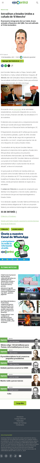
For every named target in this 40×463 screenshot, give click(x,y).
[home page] (20, 2)
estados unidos (17, 229)
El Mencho (4, 229)
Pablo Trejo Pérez (14, 364)
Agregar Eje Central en (11, 61)
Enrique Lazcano (14, 390)
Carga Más (20, 403)
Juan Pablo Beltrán (14, 341)
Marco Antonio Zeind (13, 353)
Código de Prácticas (20, 423)
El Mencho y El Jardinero (8, 216)
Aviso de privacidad (6, 435)
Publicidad (20, 421)
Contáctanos (20, 425)
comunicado (17, 109)
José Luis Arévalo (14, 377)
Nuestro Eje (4, 9)
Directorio (20, 417)
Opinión (11, 338)
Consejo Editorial (20, 419)
